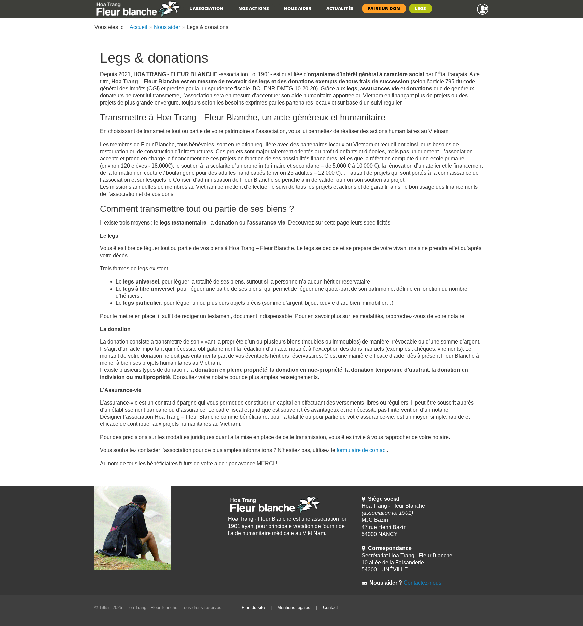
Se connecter (485, 8)
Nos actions (253, 8)
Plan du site (253, 607)
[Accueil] (137, 9)
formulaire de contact (362, 450)
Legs (420, 8)
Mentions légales (293, 607)
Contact (330, 607)
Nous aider (297, 8)
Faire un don (384, 8)
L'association (206, 8)
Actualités (339, 8)
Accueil (138, 27)
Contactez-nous (421, 583)
